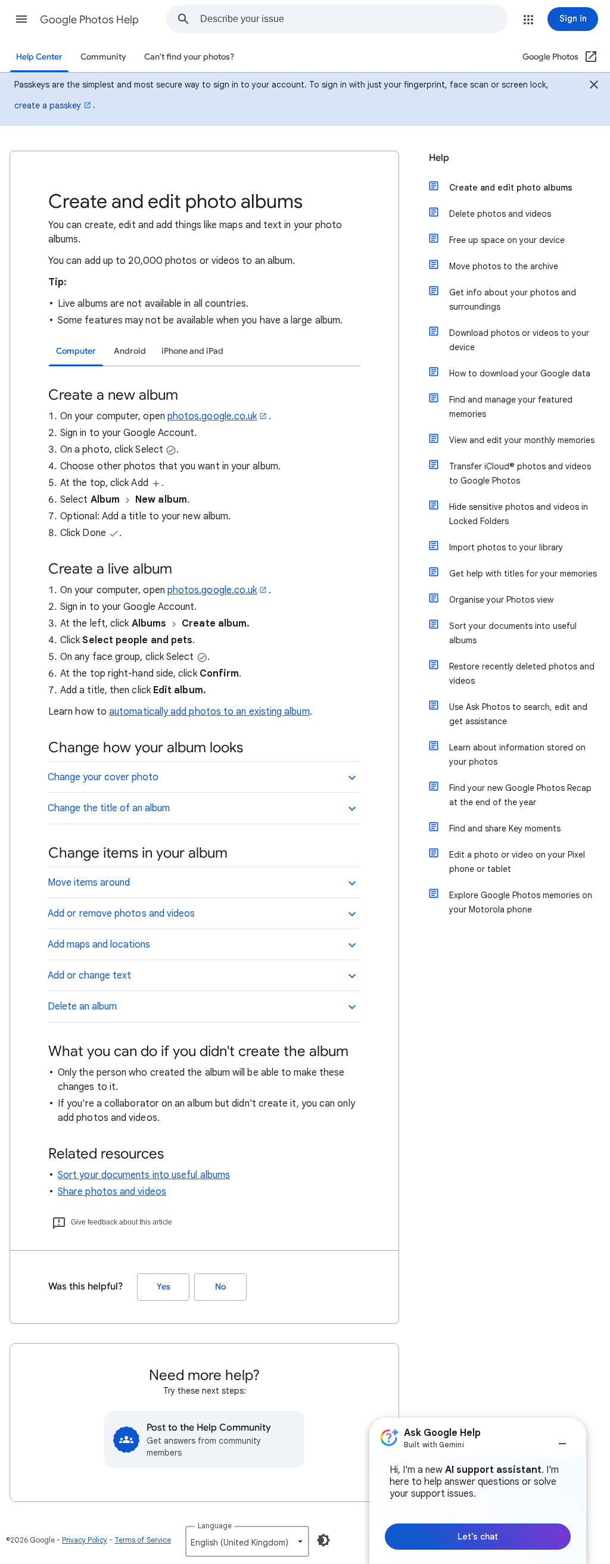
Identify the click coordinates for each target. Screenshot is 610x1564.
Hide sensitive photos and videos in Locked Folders (518, 513)
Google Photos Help (89, 19)
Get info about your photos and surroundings (512, 299)
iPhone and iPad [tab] (192, 351)
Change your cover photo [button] (103, 777)
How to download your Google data (519, 373)
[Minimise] (562, 1439)
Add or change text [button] (89, 976)
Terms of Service (142, 1539)
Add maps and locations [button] (99, 945)
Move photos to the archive (503, 266)
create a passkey (47, 105)
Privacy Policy (84, 1539)
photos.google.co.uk (212, 416)
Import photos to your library (506, 547)
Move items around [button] (89, 883)
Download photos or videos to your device (519, 340)
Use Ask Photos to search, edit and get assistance (518, 714)
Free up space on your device (507, 240)
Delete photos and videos (500, 213)
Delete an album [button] (82, 1006)
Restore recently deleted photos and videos (522, 673)
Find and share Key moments (505, 828)
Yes (163, 1287)
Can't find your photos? (189, 57)
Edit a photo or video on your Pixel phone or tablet (517, 861)
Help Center (39, 57)
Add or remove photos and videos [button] (121, 914)
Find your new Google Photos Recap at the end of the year (520, 795)
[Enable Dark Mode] (323, 1540)
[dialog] (477, 1490)
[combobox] (353, 19)
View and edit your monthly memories (522, 440)
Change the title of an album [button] (109, 808)
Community (103, 57)
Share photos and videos (112, 1192)
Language (215, 1525)
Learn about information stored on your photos (517, 754)
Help (439, 158)
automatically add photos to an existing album (209, 712)
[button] (21, 19)
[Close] (594, 86)
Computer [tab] (76, 351)
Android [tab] (130, 351)
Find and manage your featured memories (510, 406)
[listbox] (247, 1541)
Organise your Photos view (501, 599)
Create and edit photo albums (510, 187)
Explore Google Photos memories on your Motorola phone (520, 902)
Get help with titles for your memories (523, 573)
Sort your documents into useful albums (144, 1175)
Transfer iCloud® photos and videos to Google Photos (520, 473)
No (220, 1287)
